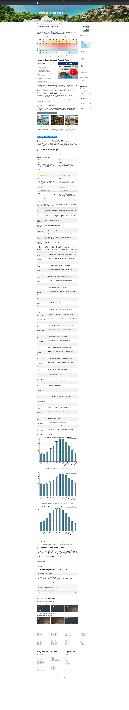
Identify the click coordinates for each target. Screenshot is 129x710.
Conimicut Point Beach (54, 659)
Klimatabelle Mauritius (54, 634)
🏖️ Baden (56, 23)
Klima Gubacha (82, 641)
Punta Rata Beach (40, 566)
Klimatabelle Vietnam (54, 649)
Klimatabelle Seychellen (54, 645)
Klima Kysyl (81, 643)
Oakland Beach (53, 658)
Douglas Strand (53, 661)
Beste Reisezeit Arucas (40, 663)
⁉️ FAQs (60, 23)
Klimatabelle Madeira (39, 635)
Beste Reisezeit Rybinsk (40, 665)
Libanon (66, 662)
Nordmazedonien (67, 663)
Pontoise (66, 636)
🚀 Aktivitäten (52, 23)
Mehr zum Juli (40, 172)
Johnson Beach (53, 667)
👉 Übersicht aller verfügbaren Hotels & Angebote (46, 113)
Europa (41, 15)
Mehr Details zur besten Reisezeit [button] (43, 101)
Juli (70, 145)
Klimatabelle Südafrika (54, 648)
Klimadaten (70, 677)
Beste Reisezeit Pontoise (40, 654)
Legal (67, 677)
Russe (66, 641)
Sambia (66, 670)
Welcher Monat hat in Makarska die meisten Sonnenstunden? (49, 587)
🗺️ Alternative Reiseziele (42, 81)
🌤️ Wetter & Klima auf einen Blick (44, 71)
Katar (66, 669)
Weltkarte (90, 3)
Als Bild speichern (47, 36)
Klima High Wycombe (83, 648)
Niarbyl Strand (53, 656)
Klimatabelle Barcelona (40, 648)
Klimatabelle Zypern (54, 636)
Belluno (66, 644)
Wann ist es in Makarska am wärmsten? (45, 573)
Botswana (66, 660)
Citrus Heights (67, 642)
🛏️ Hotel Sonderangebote (43, 67)
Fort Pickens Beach (53, 668)
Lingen (66, 634)
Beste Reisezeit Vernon (40, 658)
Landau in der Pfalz (68, 635)
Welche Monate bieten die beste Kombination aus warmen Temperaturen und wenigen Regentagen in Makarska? (57, 593)
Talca (66, 649)
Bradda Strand (53, 657)
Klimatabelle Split (39, 633)
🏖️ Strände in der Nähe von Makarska (45, 78)
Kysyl (66, 643)
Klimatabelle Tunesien (54, 643)
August (74, 145)
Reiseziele (85, 3)
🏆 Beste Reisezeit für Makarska (44, 65)
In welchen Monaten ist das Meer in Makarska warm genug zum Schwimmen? (52, 585)
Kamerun (66, 667)
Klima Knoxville (82, 649)
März (52, 143)
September (50, 95)
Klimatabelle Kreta (39, 636)
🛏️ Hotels (48, 23)
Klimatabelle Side (39, 640)
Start (38, 15)
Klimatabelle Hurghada (40, 639)
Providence (66, 646)
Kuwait (66, 658)
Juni (46, 95)
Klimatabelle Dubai (39, 642)
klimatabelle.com (43, 3)
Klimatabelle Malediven (54, 635)
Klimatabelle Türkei (53, 639)
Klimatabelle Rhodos (39, 644)
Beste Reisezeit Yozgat (40, 661)
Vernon (66, 633)
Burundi (66, 659)
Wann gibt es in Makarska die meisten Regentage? (47, 590)
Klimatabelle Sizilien (39, 649)
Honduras (66, 664)
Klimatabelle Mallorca (40, 634)
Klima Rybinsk (82, 644)
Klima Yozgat (81, 640)
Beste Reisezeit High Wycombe (41, 669)
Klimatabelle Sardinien (40, 643)
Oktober (64, 551)
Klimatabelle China (53, 644)
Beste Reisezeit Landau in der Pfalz (42, 655)
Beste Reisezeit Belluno (40, 667)
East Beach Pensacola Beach (55, 664)
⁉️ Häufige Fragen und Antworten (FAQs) (45, 79)
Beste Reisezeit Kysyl (40, 664)
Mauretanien (67, 661)
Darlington (66, 640)
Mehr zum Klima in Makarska (64, 199)
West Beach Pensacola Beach (55, 665)
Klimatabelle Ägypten (54, 633)
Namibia (66, 654)
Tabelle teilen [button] (68, 36)
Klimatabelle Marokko (54, 641)
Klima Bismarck (82, 645)
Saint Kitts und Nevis (68, 665)
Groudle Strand (53, 655)
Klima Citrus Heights (82, 636)
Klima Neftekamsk (82, 635)
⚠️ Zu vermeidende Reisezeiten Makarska (46, 68)
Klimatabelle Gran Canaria (40, 641)
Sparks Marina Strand (54, 669)
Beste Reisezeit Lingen (40, 659)
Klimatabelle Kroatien (54, 642)
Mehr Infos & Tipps (85, 72)
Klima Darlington (82, 639)
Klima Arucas (81, 642)
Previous (35, 608)
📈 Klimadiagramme (41, 75)
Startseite (80, 3)
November (47, 143)
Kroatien (45, 15)
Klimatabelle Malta (39, 645)
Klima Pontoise (82, 633)
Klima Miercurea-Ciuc (83, 646)
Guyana (66, 668)
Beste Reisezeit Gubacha (40, 662)
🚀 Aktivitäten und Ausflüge (43, 70)
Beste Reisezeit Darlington (40, 660)
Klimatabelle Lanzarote (40, 646)
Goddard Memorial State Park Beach (56, 660)
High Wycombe (67, 648)
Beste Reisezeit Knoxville (40, 670)
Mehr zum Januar (62, 172)
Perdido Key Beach (53, 666)
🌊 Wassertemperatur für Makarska (44, 77)
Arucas (66, 639)
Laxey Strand (53, 662)
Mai (37, 552)
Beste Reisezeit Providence (40, 668)
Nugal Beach (39, 563)
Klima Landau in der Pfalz (83, 634)
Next (78, 608)
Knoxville (66, 645)
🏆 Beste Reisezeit (43, 23)
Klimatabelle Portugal (54, 646)
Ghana (66, 655)
